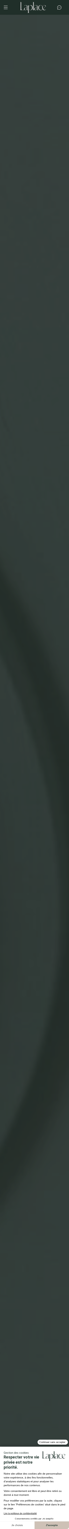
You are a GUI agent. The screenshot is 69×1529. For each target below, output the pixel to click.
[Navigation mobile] (7, 7)
